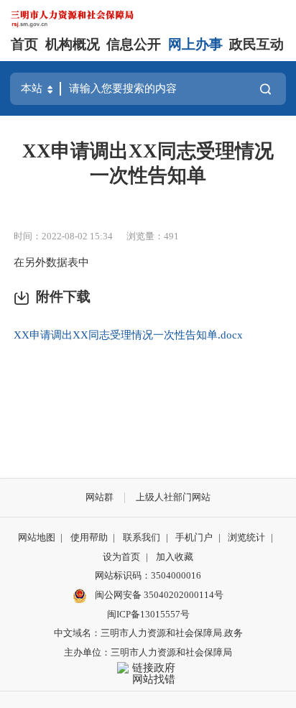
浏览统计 (246, 537)
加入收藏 (174, 556)
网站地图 (36, 537)
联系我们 (141, 537)
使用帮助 (89, 537)
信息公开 (133, 44)
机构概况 (72, 44)
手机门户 (194, 537)
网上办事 (195, 44)
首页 (24, 44)
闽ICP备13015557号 (148, 614)
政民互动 (256, 44)
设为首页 (121, 556)
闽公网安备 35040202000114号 (158, 594)
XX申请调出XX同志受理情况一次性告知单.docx (128, 334)
